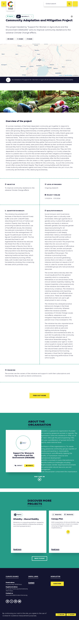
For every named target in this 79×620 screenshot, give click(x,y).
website (30, 465)
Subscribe (57, 584)
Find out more (39, 396)
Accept (72, 614)
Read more (17, 549)
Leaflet (60, 75)
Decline (61, 614)
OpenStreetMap (68, 75)
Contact (31, 583)
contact (19, 465)
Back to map (40, 558)
